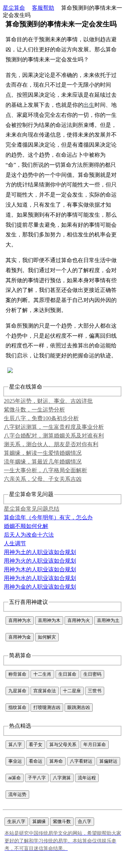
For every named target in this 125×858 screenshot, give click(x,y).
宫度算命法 (44, 690)
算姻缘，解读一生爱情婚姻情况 (43, 453)
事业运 (15, 761)
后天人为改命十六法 (29, 535)
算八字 (15, 744)
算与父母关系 (62, 744)
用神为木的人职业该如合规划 (40, 569)
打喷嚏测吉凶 (46, 707)
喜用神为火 (78, 620)
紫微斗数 (62, 821)
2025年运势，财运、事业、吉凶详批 (48, 401)
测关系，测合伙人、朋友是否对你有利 (51, 444)
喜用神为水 (19, 620)
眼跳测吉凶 (78, 707)
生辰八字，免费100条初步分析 (41, 418)
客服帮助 (43, 8)
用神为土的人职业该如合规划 (40, 552)
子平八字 (37, 777)
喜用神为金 (19, 637)
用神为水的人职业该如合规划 (40, 578)
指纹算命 (17, 707)
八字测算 (62, 777)
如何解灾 (47, 637)
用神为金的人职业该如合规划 (40, 587)
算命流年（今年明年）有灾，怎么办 (48, 517)
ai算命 (14, 777)
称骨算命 (17, 674)
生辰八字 (16, 821)
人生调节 (15, 543)
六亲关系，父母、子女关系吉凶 (43, 479)
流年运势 (17, 794)
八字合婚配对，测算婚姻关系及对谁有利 (54, 436)
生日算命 (67, 674)
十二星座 (72, 690)
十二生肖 (42, 674)
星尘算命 (14, 8)
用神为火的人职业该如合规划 (40, 561)
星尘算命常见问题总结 (31, 509)
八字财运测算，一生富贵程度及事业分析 (54, 427)
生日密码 (92, 674)
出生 (88, 105)
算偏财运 (108, 761)
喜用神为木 (49, 620)
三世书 (94, 690)
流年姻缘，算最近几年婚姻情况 (43, 462)
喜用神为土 (108, 620)
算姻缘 (39, 821)
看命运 (35, 761)
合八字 (84, 821)
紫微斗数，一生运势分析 (34, 410)
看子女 (35, 744)
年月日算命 (94, 744)
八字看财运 (81, 761)
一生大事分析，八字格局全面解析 (45, 470)
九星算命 (17, 690)
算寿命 (56, 761)
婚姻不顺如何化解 (26, 526)
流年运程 (87, 777)
